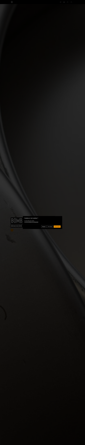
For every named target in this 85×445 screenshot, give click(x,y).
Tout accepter (57, 226)
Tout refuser (50, 226)
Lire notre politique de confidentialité (31, 222)
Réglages (44, 226)
